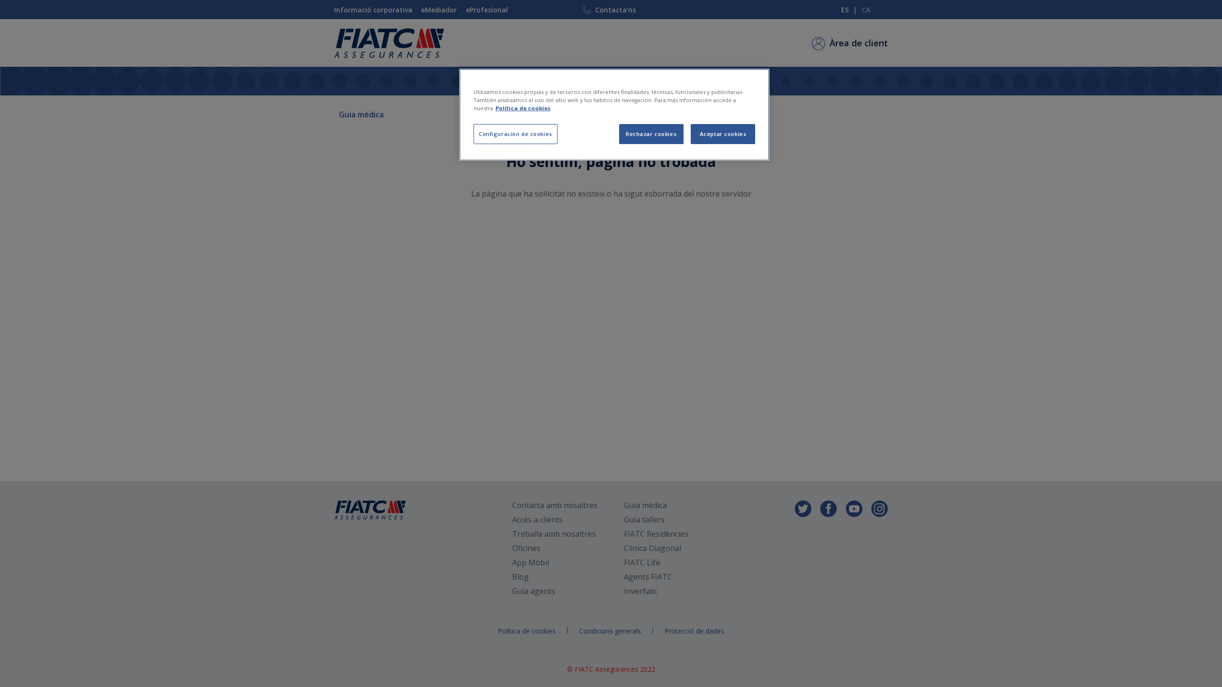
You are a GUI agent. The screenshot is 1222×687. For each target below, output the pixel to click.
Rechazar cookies (651, 133)
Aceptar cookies (723, 133)
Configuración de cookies (515, 133)
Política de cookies (522, 108)
